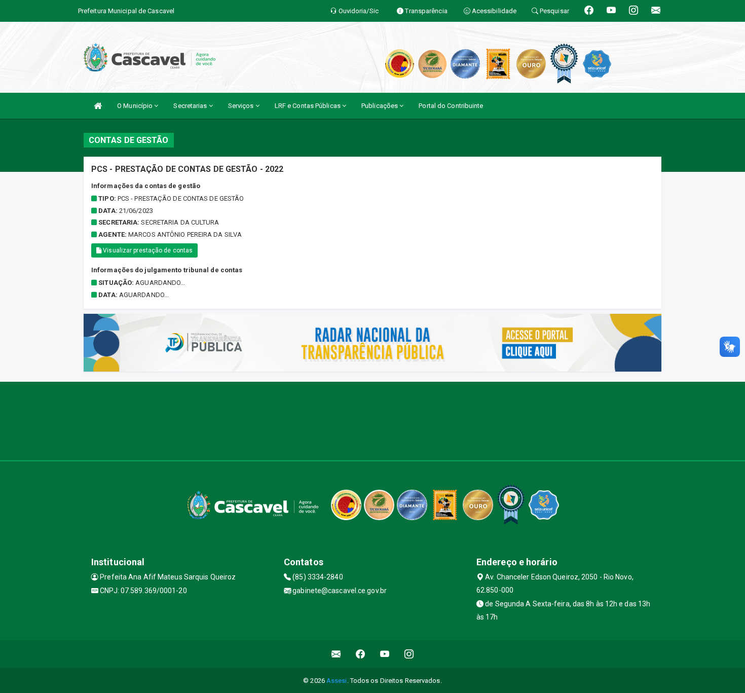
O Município (135, 106)
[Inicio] (98, 106)
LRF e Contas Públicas (308, 106)
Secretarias (190, 106)
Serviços (241, 106)
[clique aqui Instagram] (409, 654)
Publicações (380, 106)
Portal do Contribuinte (451, 106)
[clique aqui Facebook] (360, 654)
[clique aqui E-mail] (336, 654)
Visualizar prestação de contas (147, 250)
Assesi (336, 680)
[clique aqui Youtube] (385, 654)
